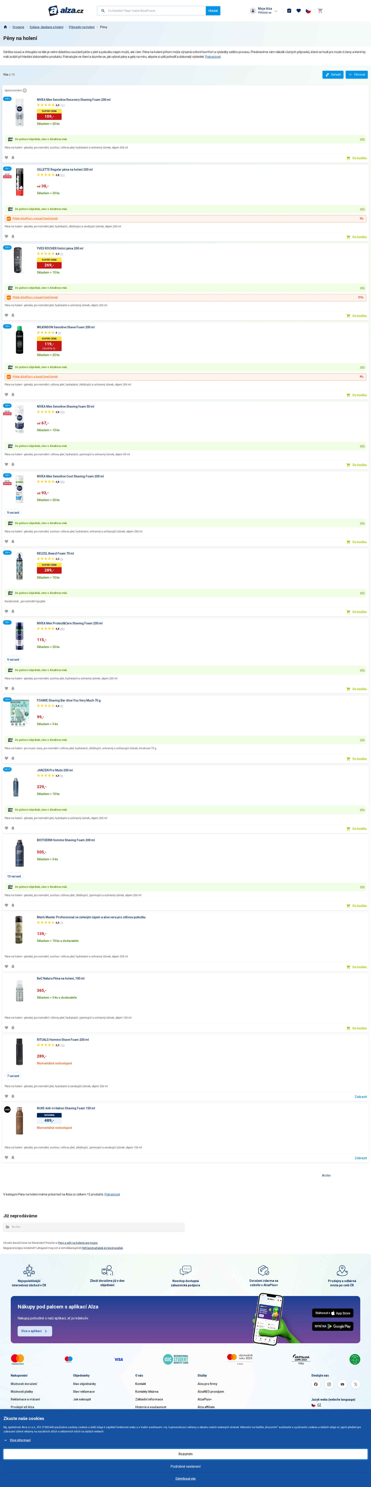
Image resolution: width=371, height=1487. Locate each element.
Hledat (213, 10)
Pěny (103, 27)
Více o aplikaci (31, 1331)
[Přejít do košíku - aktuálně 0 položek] (320, 10)
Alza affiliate (206, 1407)
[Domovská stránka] (5, 27)
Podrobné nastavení (185, 1466)
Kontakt (140, 1384)
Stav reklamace (84, 1391)
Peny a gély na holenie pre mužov (78, 1242)
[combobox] (151, 10)
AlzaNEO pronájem (211, 1391)
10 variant (14, 876)
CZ (319, 1405)
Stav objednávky (84, 1384)
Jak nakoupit (82, 1399)
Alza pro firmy (207, 1384)
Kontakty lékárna (146, 1391)
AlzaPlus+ (205, 1399)
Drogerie (18, 27)
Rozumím (185, 1454)
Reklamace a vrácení (25, 1399)
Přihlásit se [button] (264, 12)
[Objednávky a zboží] (289, 10)
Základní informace (149, 1399)
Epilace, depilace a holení (46, 27)
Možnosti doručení (24, 1384)
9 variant (13, 512)
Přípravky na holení (81, 27)
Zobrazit (361, 1097)
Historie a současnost (150, 1407)
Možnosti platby (22, 1391)
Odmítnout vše (185, 1478)
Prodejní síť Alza (22, 1407)
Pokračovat (213, 56)
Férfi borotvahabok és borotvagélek (102, 1248)
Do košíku (360, 158)
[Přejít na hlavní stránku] (66, 10)
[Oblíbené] (298, 10)
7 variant (13, 1076)
